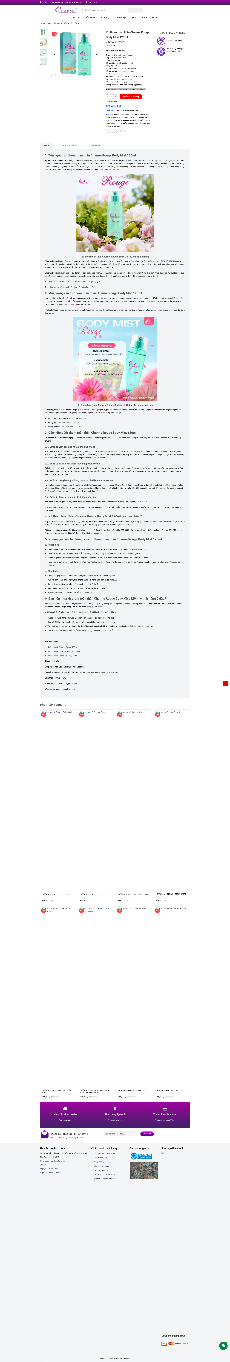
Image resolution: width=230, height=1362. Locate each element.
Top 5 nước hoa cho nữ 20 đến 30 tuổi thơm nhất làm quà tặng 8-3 (73, 281)
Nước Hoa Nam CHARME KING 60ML (132, 1090)
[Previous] (54, 54)
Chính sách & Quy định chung (104, 1175)
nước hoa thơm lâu (130, 123)
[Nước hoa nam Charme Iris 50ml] (172, 997)
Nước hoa (129, 114)
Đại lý (133, 18)
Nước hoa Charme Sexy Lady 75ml (62, 656)
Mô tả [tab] (46, 145)
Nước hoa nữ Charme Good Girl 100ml (63, 651)
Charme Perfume (133, 160)
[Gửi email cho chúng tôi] (183, 2)
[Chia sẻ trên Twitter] (111, 131)
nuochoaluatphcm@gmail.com (55, 1161)
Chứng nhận (120, 18)
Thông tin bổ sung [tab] (69, 145)
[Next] (96, 54)
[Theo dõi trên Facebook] (176, 2)
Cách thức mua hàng (101, 1166)
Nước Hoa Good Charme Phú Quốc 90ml (56, 1091)
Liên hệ (155, 18)
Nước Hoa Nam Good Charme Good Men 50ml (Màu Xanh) (95, 1091)
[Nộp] (135, 10)
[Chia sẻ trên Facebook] (108, 131)
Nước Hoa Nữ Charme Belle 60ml (56, 894)
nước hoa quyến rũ (114, 123)
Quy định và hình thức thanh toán (106, 1179)
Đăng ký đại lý (99, 1162)
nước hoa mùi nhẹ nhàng (128, 120)
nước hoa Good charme (134, 117)
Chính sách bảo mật (101, 1170)
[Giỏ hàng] (225, 683)
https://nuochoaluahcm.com (50, 1173)
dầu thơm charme (117, 114)
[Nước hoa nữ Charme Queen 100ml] (96, 801)
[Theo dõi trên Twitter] (180, 2)
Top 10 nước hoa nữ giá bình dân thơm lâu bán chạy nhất (69, 287)
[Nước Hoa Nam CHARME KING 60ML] (134, 997)
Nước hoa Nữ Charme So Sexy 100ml (133, 894)
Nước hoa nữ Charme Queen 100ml (62, 647)
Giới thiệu (105, 18)
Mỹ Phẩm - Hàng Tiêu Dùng (66, 23)
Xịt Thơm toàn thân (118, 58)
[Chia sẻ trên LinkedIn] (123, 131)
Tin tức (144, 18)
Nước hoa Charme (125, 55)
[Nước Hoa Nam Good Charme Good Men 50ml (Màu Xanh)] (96, 997)
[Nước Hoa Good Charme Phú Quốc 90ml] (58, 997)
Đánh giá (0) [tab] (95, 145)
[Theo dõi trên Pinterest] (185, 2)
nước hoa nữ (145, 120)
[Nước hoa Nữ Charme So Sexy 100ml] (134, 801)
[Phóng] (53, 76)
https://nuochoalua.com (49, 1169)
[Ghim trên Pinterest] (119, 131)
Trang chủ (76, 18)
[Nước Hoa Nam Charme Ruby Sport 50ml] (172, 801)
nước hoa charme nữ (114, 117)
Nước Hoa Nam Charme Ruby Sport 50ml (171, 895)
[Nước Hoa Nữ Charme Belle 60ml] (58, 801)
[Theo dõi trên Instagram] (178, 2)
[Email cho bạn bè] (115, 131)
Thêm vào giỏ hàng (130, 97)
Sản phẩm (90, 17)
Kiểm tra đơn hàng (100, 1158)
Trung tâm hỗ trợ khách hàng (104, 1153)
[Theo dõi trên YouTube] (187, 2)
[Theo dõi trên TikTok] (178, 1133)
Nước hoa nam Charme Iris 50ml (170, 1090)
